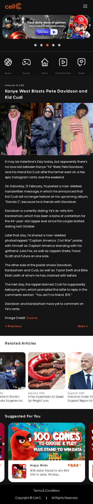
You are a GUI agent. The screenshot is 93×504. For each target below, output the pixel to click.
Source (32, 318)
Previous (14, 326)
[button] (35, 45)
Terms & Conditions (46, 490)
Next (82, 326)
